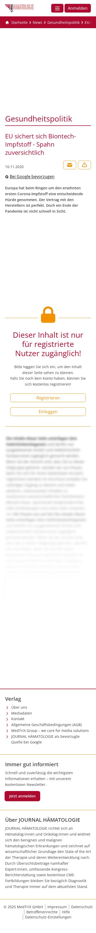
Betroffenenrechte (42, 911)
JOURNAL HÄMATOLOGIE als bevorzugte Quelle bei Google (45, 739)
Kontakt (17, 718)
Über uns (19, 707)
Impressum (57, 906)
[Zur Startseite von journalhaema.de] (19, 8)
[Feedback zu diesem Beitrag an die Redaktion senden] (84, 165)
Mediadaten (21, 713)
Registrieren (48, 398)
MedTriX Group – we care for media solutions (50, 730)
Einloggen (48, 411)
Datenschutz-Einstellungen (48, 917)
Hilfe (66, 911)
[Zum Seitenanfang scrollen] (87, 924)
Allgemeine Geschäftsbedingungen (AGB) (46, 724)
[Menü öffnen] (57, 8)
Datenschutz (82, 906)
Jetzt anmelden (22, 796)
